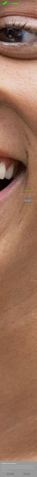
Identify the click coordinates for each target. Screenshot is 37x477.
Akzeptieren (10, 473)
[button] (2, 197)
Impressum (4, 471)
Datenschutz (9, 471)
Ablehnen (26, 473)
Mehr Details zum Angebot (28, 202)
